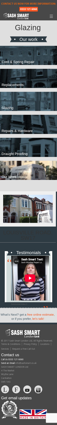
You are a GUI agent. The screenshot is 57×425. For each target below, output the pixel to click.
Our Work (9, 177)
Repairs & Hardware (17, 131)
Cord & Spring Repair (18, 62)
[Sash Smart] (16, 18)
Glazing (7, 108)
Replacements (13, 85)
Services (5, 349)
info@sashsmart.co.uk (26, 363)
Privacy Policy (30, 344)
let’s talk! (38, 318)
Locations (44, 344)
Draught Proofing (15, 154)
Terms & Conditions (10, 344)
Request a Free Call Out (23, 349)
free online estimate (40, 314)
